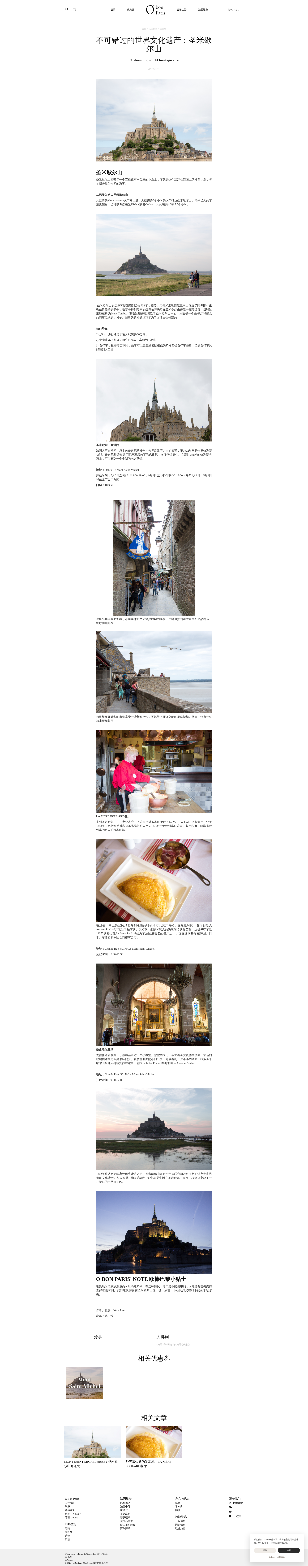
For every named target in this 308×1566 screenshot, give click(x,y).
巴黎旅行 (71, 1524)
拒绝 (265, 1550)
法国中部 (125, 1506)
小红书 (237, 1516)
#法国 (159, 1344)
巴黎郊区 (125, 1502)
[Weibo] (231, 1511)
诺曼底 (163, 29)
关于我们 (70, 1502)
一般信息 (180, 1521)
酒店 (67, 1539)
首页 (144, 29)
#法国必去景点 (182, 1344)
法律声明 (70, 1510)
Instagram (238, 1502)
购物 (67, 1535)
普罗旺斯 (125, 1517)
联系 (67, 1506)
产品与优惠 (182, 1498)
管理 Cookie (71, 1517)
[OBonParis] (155, 9)
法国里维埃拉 (128, 1525)
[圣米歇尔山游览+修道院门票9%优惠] (84, 1384)
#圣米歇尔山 (169, 1344)
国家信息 (180, 1524)
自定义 (271, 1557)
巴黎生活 (182, 9)
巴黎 (113, 9)
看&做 (68, 1532)
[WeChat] (231, 1507)
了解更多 (281, 1557)
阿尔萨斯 (125, 1528)
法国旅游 (203, 9)
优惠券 (130, 9)
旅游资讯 (181, 1516)
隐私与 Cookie (73, 1513)
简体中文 (233, 9)
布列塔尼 (125, 1513)
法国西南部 (126, 1521)
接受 (289, 1550)
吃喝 (67, 1528)
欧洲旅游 (180, 1528)
